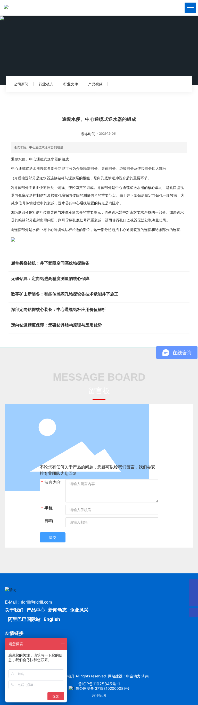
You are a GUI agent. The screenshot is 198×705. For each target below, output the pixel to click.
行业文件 (70, 84)
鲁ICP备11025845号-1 (99, 683)
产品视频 (95, 84)
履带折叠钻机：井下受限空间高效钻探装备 (50, 263)
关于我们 (14, 610)
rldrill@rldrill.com (36, 602)
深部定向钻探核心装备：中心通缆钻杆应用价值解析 (58, 309)
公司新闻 (21, 84)
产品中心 (36, 610)
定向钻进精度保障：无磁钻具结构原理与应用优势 (56, 324)
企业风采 (79, 610)
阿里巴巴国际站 (24, 619)
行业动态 (46, 84)
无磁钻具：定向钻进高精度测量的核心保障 (50, 278)
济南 (145, 676)
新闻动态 (57, 610)
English (52, 619)
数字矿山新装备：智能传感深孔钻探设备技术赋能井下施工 (64, 294)
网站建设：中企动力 (124, 676)
